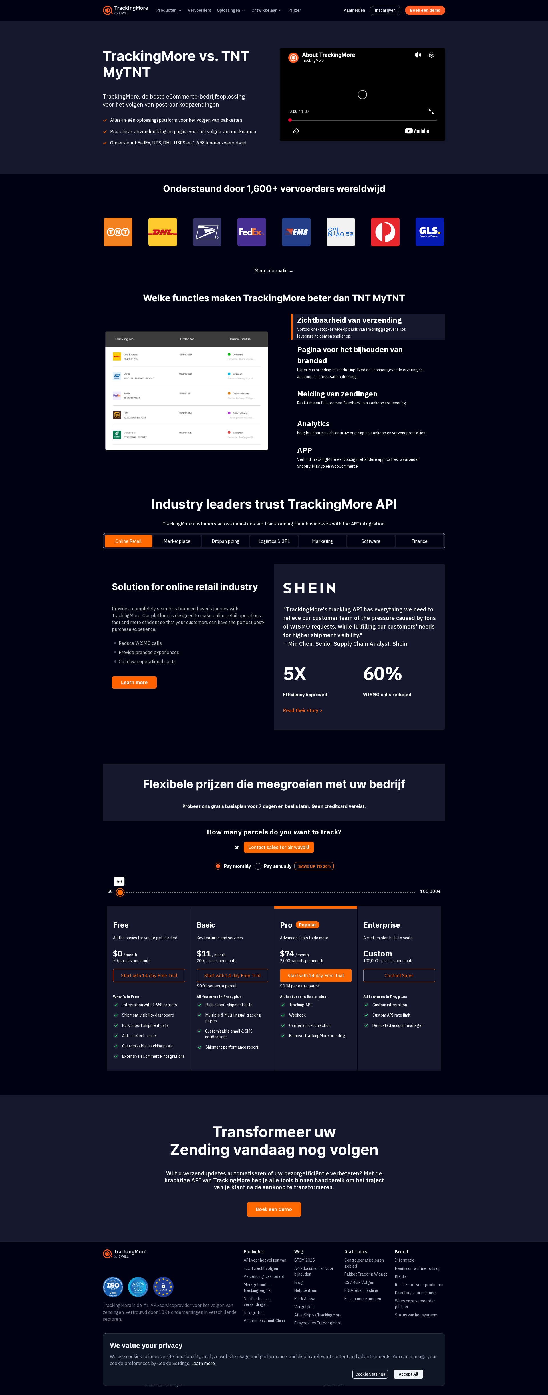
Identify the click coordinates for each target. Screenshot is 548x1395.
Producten (166, 10)
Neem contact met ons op (418, 1268)
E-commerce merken (362, 1298)
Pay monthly (237, 866)
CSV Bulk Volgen (359, 1282)
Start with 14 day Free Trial (149, 975)
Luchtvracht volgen (261, 1268)
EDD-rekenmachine (361, 1290)
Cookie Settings (370, 1374)
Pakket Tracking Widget (365, 1274)
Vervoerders (199, 10)
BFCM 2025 (304, 1260)
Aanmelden (354, 10)
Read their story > (302, 710)
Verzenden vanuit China (264, 1320)
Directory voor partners (416, 1292)
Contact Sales (399, 975)
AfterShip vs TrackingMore (318, 1315)
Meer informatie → (274, 270)
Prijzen (295, 10)
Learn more (134, 682)
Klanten (402, 1276)
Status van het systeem (416, 1315)
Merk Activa (304, 1298)
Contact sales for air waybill (278, 847)
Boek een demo (274, 1209)
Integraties (254, 1312)
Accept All (408, 1374)
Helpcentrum (305, 1290)
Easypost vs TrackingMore (317, 1323)
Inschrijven (385, 10)
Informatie (404, 1260)
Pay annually (278, 866)
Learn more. (203, 1363)
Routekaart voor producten (419, 1284)
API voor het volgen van (265, 1260)
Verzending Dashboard (264, 1276)
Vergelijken (304, 1306)
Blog (298, 1282)
